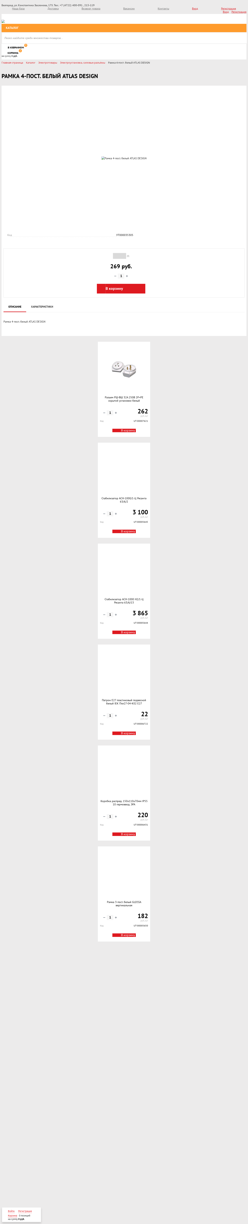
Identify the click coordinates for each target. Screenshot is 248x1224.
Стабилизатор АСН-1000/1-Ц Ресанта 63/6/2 (124, 500)
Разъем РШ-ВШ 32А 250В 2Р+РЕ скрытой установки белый (124, 399)
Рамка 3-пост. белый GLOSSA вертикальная (124, 903)
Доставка (53, 8)
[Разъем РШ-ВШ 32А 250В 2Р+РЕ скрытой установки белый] (124, 369)
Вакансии (129, 8)
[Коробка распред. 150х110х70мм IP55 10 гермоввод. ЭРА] (124, 773)
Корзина (13, 53)
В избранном (16, 47)
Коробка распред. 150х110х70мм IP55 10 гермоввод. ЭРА (124, 803)
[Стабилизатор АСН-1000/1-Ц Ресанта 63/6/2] (124, 470)
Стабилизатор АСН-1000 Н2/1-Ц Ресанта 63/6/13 (124, 601)
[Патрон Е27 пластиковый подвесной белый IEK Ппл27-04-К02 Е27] (124, 672)
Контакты (163, 8)
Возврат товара (91, 8)
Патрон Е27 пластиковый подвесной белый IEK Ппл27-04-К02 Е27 (124, 702)
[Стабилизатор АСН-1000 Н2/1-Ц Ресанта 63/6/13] (124, 571)
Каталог (12, 28)
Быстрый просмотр (123, 384)
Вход (195, 8)
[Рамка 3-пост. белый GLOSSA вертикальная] (124, 874)
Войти (11, 1211)
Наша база (18, 8)
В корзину (128, 430)
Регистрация (228, 8)
